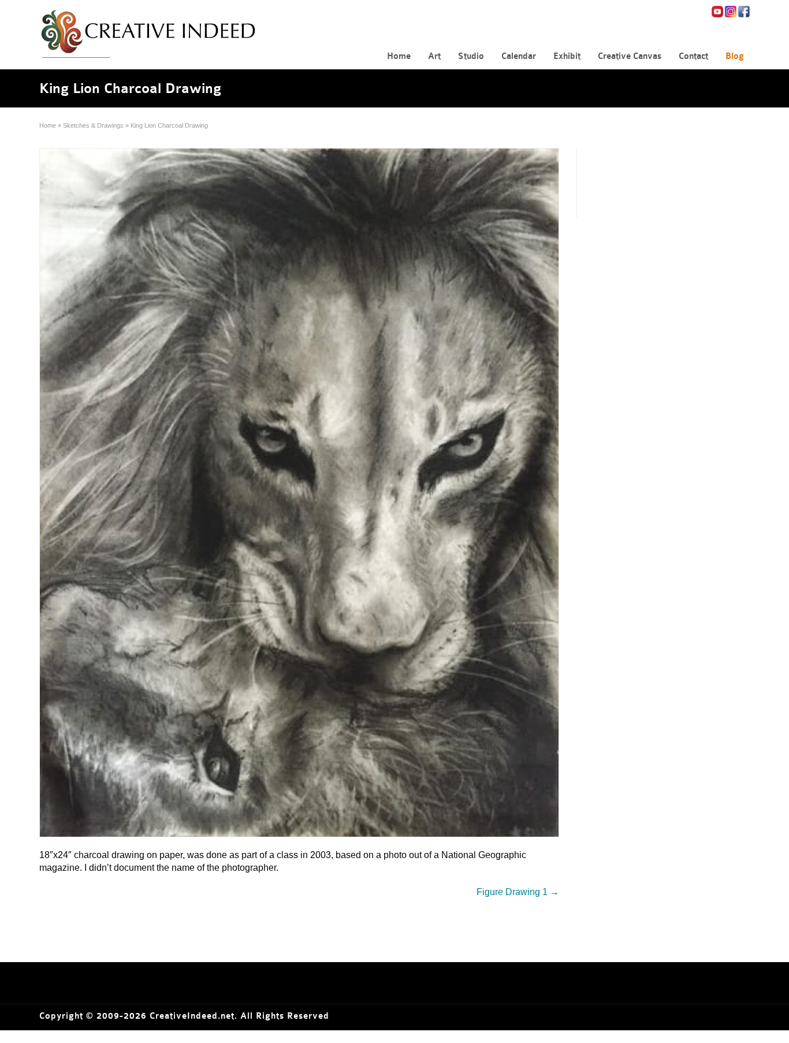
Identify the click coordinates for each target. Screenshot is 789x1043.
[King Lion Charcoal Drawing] (299, 492)
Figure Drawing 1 (518, 892)
